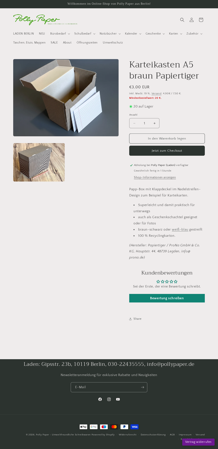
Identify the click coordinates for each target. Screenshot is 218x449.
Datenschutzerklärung (153, 434)
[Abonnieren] (142, 387)
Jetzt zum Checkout (167, 151)
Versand (157, 93)
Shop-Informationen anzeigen (155, 177)
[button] (60, 33)
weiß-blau (180, 229)
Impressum (185, 434)
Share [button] (137, 319)
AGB (172, 434)
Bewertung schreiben (167, 298)
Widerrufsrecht (127, 434)
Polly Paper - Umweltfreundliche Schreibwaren (63, 434)
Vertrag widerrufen (198, 442)
